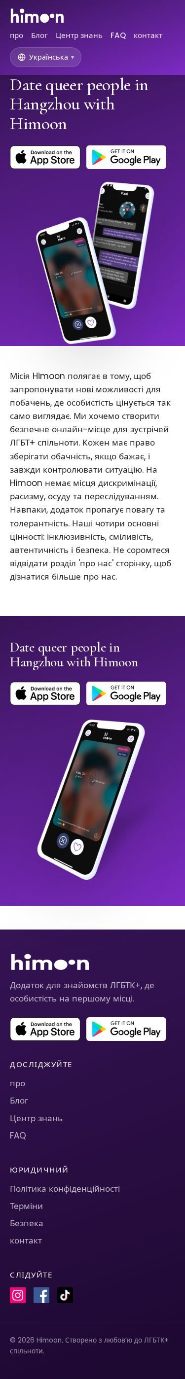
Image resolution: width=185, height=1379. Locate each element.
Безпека (26, 1223)
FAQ (118, 35)
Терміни (26, 1206)
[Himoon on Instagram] (18, 1295)
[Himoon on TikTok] (65, 1295)
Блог (39, 35)
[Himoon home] (37, 16)
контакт (148, 35)
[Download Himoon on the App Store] (45, 157)
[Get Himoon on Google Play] (126, 157)
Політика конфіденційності (65, 1189)
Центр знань (79, 35)
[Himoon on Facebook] (41, 1295)
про (16, 35)
